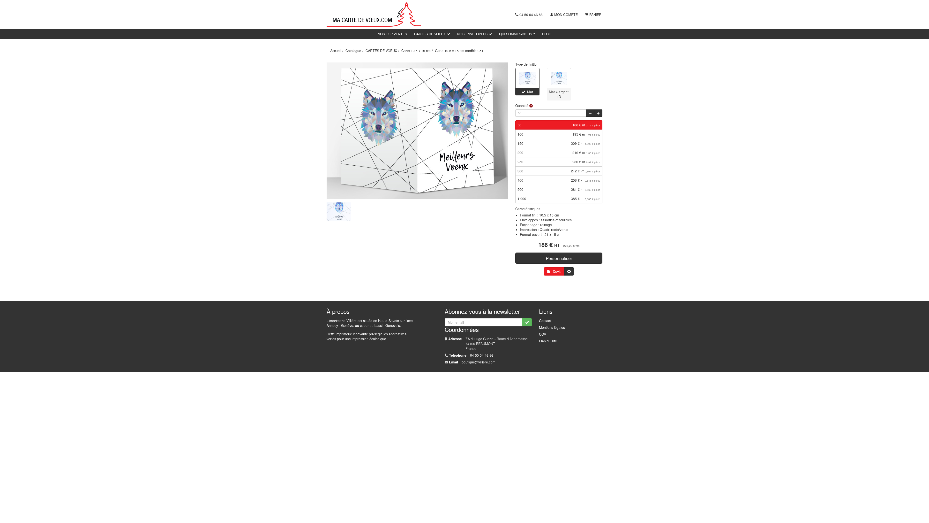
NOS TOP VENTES (392, 33)
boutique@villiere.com (478, 362)
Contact (545, 320)
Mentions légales (552, 327)
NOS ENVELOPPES (472, 33)
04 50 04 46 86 (531, 14)
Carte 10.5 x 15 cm (416, 50)
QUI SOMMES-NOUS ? (517, 33)
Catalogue (353, 50)
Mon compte (566, 14)
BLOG (546, 33)
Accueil (335, 50)
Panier (595, 14)
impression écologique (369, 338)
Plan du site (548, 340)
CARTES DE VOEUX (430, 33)
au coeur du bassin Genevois (377, 325)
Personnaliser (559, 258)
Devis (557, 271)
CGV (542, 334)
